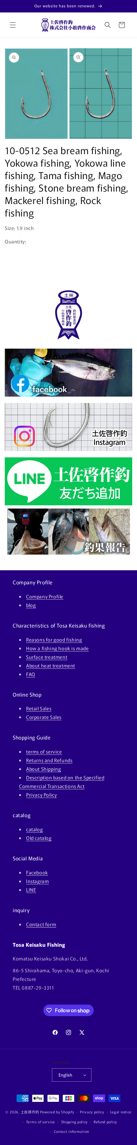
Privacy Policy (41, 794)
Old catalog (39, 837)
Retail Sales (38, 708)
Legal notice (121, 1111)
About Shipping (43, 768)
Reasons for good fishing (54, 639)
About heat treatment (50, 665)
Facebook (37, 872)
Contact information (71, 1131)
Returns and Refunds (49, 760)
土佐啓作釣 (30, 1111)
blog (31, 605)
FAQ (30, 674)
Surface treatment (46, 656)
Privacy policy (92, 1111)
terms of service (44, 751)
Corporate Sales (43, 717)
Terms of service (40, 1121)
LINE (31, 889)
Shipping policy (74, 1121)
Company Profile (44, 596)
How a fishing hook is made (57, 648)
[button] (13, 25)
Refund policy (105, 1121)
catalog (34, 829)
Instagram (37, 881)
